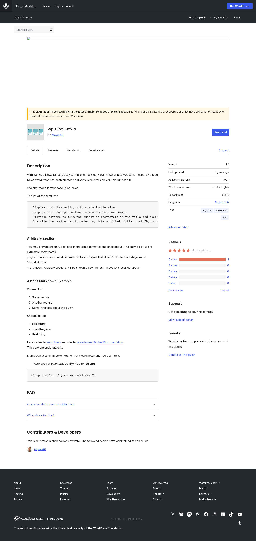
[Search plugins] (50, 29)
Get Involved (160, 482)
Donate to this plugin (181, 354)
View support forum (180, 320)
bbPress (205, 493)
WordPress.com (209, 482)
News (17, 488)
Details (35, 150)
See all (225, 290)
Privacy (18, 499)
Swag (157, 499)
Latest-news (221, 210)
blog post (207, 210)
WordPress (54, 342)
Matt (203, 488)
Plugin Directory (23, 17)
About (17, 482)
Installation (73, 150)
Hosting (18, 493)
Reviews (53, 150)
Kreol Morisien (55, 518)
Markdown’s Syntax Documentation (100, 342)
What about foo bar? (40, 415)
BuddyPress (207, 499)
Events (157, 488)
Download (220, 131)
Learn (110, 482)
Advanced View (178, 227)
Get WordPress (239, 6)
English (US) (222, 202)
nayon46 (57, 135)
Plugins (64, 493)
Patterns (65, 499)
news (225, 217)
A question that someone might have (50, 404)
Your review (175, 290)
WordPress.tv (116, 499)
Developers (113, 493)
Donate (158, 493)
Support (224, 150)
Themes (65, 488)
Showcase (66, 482)
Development (97, 150)
